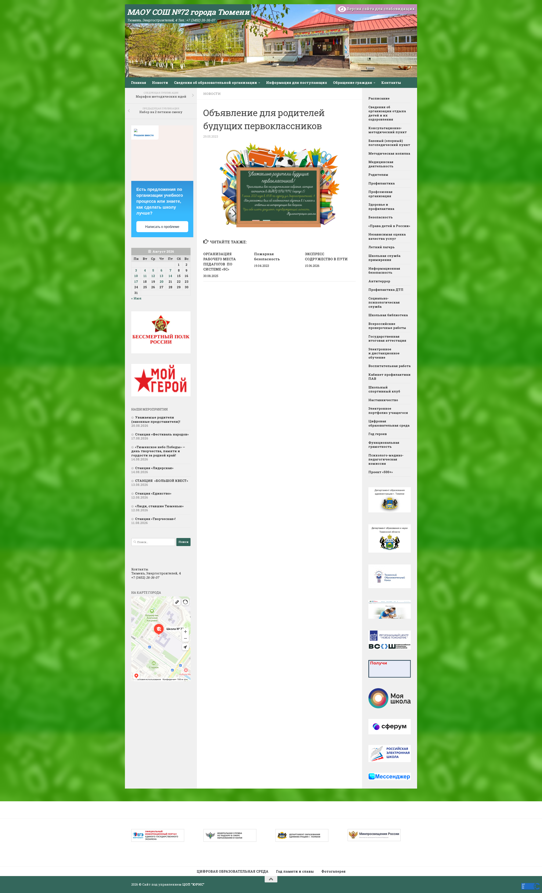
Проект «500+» (380, 472)
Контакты (391, 82)
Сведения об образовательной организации (215, 82)
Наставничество (383, 400)
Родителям (378, 174)
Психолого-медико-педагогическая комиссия (386, 459)
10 (136, 276)
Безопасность (380, 217)
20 (161, 281)
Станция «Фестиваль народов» (162, 434)
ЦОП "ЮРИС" (193, 884)
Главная (138, 82)
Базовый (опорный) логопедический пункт (389, 143)
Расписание (379, 98)
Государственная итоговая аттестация (387, 338)
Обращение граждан (352, 82)
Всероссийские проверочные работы (387, 326)
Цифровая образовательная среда (388, 423)
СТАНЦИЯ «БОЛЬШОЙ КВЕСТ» (161, 480)
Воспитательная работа (389, 366)
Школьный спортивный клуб (384, 389)
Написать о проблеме (162, 227)
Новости (160, 82)
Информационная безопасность (384, 270)
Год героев (377, 434)
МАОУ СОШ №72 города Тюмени (188, 12)
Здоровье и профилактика (381, 206)
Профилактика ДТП (385, 289)
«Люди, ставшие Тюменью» (159, 506)
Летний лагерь (381, 247)
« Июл (136, 298)
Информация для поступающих (296, 82)
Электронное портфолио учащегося (388, 410)
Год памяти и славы (295, 871)
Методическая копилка (389, 153)
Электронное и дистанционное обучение (384, 353)
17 (136, 281)
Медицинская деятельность (380, 164)
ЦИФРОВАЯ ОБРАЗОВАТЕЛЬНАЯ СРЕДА (232, 871)
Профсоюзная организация (380, 194)
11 (145, 276)
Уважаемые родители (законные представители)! (156, 419)
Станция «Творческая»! (155, 519)
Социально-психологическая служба (384, 302)
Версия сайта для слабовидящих (380, 8)
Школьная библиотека (388, 315)
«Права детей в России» (389, 226)
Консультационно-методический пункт (387, 130)
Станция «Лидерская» (155, 468)
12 (153, 276)
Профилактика (381, 183)
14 (170, 276)
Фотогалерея (333, 871)
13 (161, 276)
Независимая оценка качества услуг (387, 236)
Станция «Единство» (153, 493)
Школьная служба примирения (384, 258)
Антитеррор (379, 281)
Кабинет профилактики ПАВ (389, 376)
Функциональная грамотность (383, 444)
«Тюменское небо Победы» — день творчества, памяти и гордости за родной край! (158, 451)
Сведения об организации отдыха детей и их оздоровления (387, 113)
